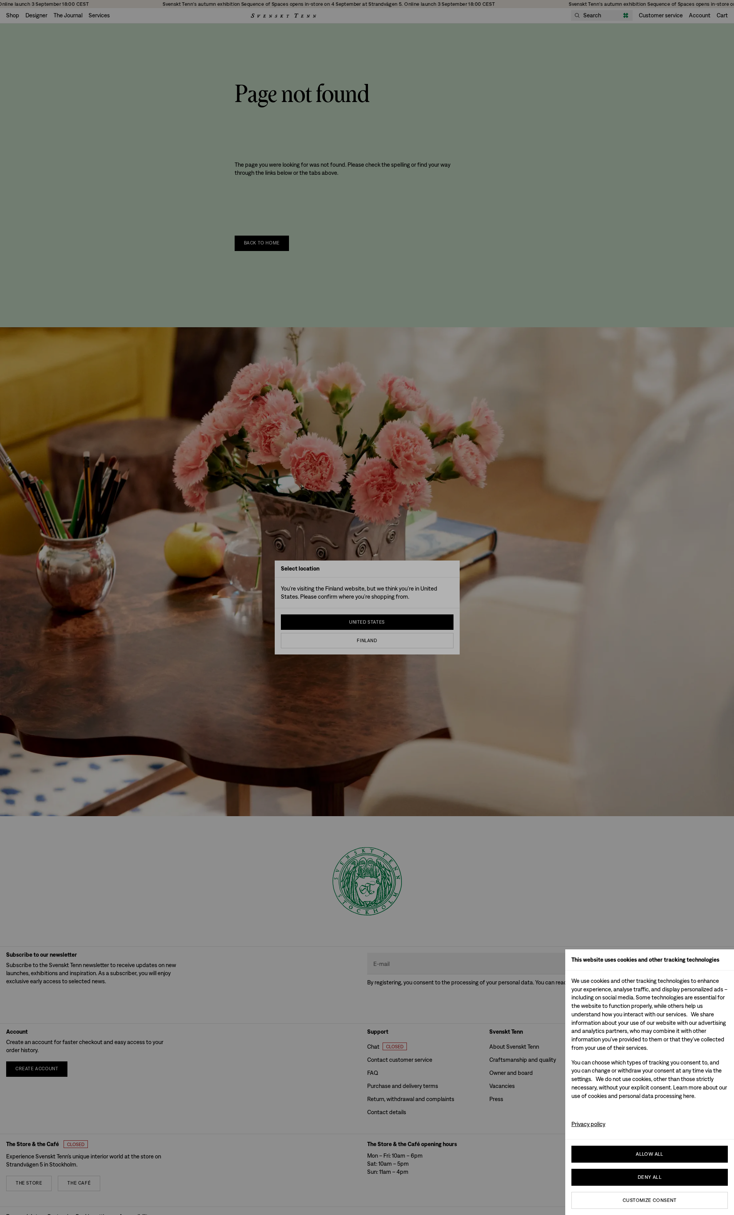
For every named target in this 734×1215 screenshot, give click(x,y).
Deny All (650, 1177)
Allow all (649, 1154)
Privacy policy (588, 1124)
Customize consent (650, 1200)
